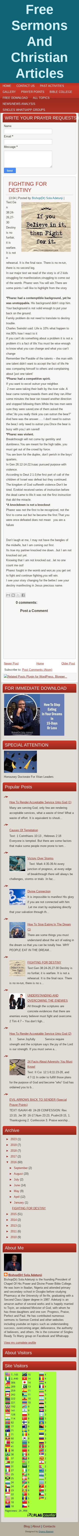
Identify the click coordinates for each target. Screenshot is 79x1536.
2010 (14, 1237)
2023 (14, 1139)
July (16, 1179)
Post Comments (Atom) (37, 669)
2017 (14, 1156)
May (16, 1191)
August (18, 1173)
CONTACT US (25, 86)
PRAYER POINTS (32, 92)
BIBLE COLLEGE (61, 92)
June (17, 1185)
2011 (14, 1231)
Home (7, 86)
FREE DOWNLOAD (15, 98)
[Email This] (8, 595)
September (21, 1168)
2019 (14, 1145)
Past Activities (52, 86)
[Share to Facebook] (23, 595)
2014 (14, 1219)
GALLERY (9, 92)
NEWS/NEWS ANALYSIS (19, 104)
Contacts (49, 1526)
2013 (14, 1225)
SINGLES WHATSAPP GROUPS (24, 109)
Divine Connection (38, 891)
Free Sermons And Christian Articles (39, 41)
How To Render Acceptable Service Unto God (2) (40, 1033)
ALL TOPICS (41, 98)
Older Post (68, 663)
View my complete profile (20, 1342)
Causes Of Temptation (23, 830)
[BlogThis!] (13, 595)
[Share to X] (18, 595)
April (17, 1196)
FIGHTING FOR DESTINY (28, 187)
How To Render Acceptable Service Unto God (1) (40, 802)
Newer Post (11, 663)
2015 (14, 1214)
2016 (14, 1162)
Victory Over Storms (40, 858)
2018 (14, 1150)
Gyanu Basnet (46, 1531)
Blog (27, 1526)
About (36, 1526)
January (19, 1202)
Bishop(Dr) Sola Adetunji (47, 198)
